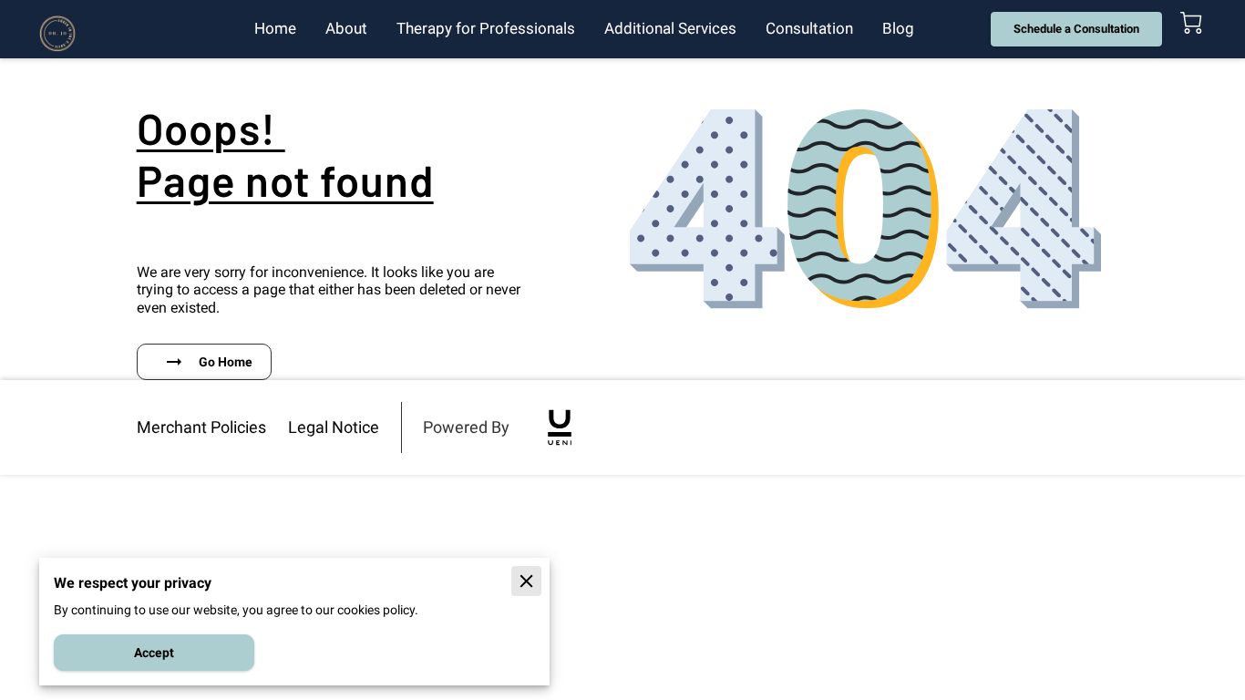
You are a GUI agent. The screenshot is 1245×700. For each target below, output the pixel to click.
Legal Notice (333, 427)
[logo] (559, 427)
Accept (154, 652)
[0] (1191, 23)
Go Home (225, 362)
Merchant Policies (201, 427)
